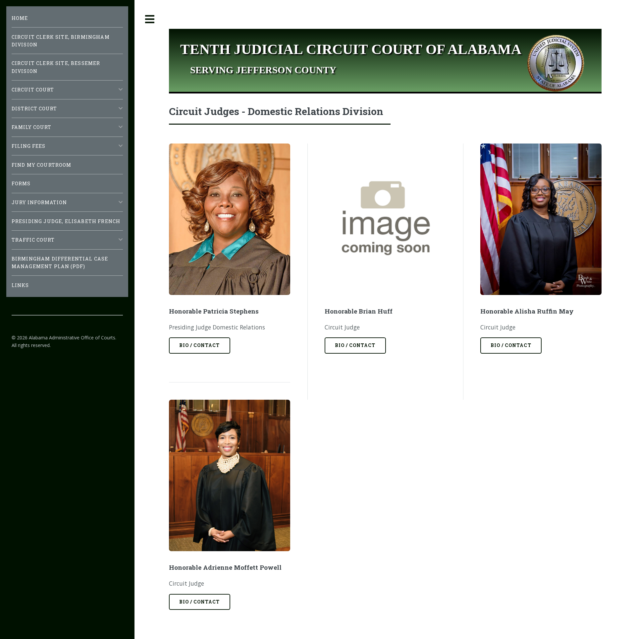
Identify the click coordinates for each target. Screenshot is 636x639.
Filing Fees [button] (29, 146)
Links (20, 285)
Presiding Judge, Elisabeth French (66, 221)
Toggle (150, 19)
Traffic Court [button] (33, 240)
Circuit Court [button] (33, 90)
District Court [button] (34, 108)
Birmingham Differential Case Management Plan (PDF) (60, 262)
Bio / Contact (199, 345)
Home (20, 18)
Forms (21, 183)
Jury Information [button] (39, 202)
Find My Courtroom (42, 165)
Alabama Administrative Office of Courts (72, 337)
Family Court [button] (32, 127)
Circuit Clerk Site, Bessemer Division (56, 67)
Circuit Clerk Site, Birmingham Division (61, 41)
